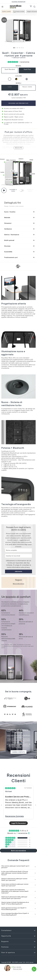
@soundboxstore (18, 583)
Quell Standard (10, 69)
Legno (16, 79)
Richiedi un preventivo (18, 103)
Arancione (23, 79)
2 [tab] (15, 47)
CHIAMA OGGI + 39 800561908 (18, 1)
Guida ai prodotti (20, 11)
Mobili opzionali (9, 240)
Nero (13, 79)
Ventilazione (8, 229)
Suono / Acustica (9, 212)
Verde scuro (19, 79)
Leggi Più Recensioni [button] (18, 823)
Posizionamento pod (11, 257)
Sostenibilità (8, 251)
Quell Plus (27, 69)
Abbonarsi (18, 571)
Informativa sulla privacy (21, 567)
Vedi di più (18, 148)
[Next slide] (35, 805)
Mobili (18, 83)
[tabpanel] (18, 31)
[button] (13, 62)
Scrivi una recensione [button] (18, 850)
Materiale (7, 217)
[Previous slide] (1, 805)
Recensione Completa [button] (14, 816)
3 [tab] (17, 47)
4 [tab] (19, 47)
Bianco (9, 79)
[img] (10, 788)
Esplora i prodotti (6, 11)
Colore (18, 76)
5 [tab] (21, 47)
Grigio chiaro (26, 79)
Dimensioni (7, 223)
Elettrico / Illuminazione (11, 234)
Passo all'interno (17, 41)
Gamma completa (18, 752)
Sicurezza (7, 246)
